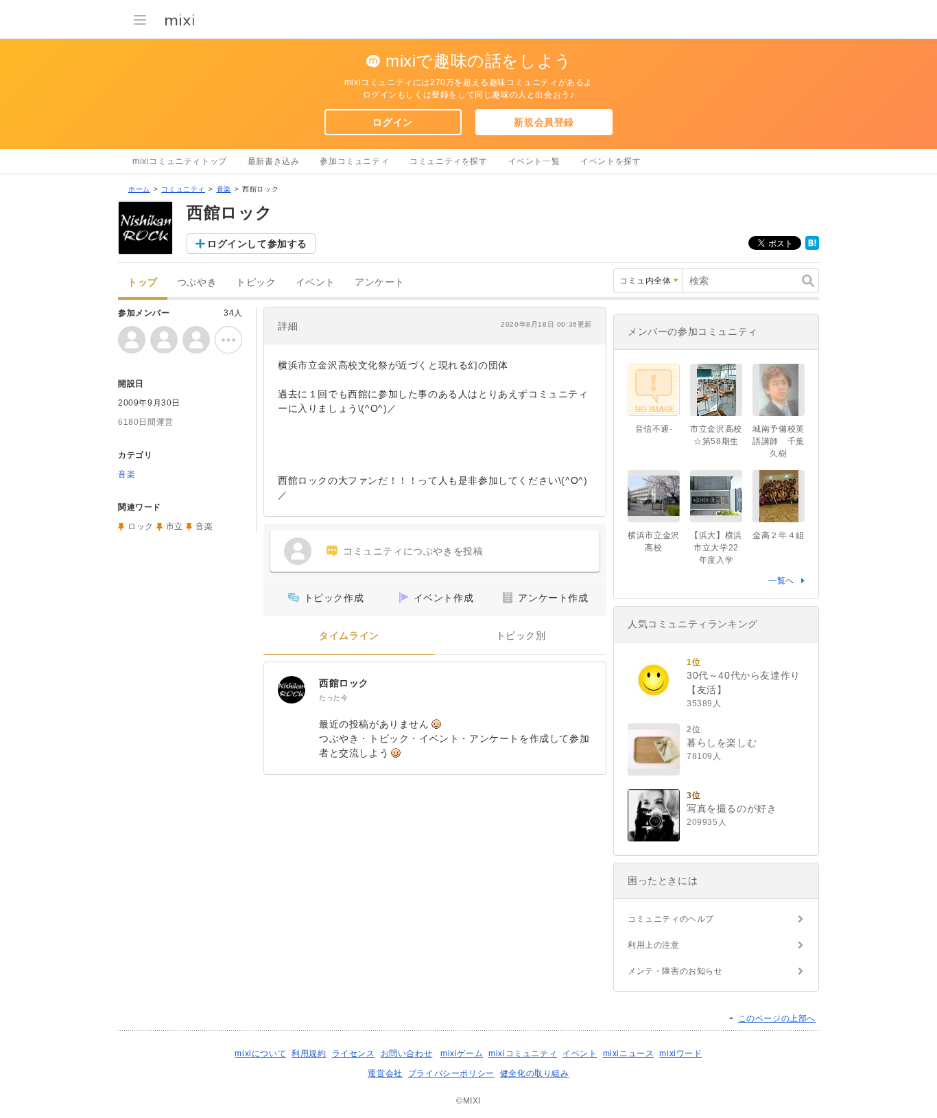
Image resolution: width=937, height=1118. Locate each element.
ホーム (139, 189)
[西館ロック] (291, 689)
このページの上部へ (777, 1018)
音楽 (224, 189)
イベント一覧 (534, 161)
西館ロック (344, 682)
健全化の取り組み (534, 1073)
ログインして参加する (257, 243)
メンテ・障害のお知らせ (675, 971)
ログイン (392, 122)
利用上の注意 (654, 945)
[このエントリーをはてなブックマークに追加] (812, 247)
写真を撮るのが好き (731, 808)
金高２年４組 (778, 535)
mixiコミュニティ (522, 1053)
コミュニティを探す (448, 161)
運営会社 (385, 1073)
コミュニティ (183, 189)
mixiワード (680, 1053)
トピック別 (521, 636)
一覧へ (781, 580)
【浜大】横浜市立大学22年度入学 (716, 548)
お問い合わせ (407, 1053)
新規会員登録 (544, 122)
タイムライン (349, 636)
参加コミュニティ (354, 161)
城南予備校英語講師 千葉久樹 (778, 441)
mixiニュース (628, 1053)
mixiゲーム (461, 1053)
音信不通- (654, 429)
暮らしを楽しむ (722, 742)
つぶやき (197, 282)
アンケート (380, 282)
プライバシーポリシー (451, 1073)
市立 (174, 526)
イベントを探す (610, 161)
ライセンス (353, 1053)
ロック (141, 526)
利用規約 (309, 1053)
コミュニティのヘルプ (671, 919)
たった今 (333, 697)
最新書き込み (274, 161)
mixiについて (260, 1053)
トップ (143, 282)
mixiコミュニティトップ (179, 161)
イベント (315, 282)
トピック (256, 282)
